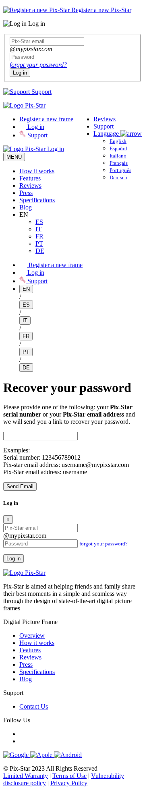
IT (38, 229)
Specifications (37, 200)
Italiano (118, 156)
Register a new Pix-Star (100, 9)
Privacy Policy (68, 783)
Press (26, 192)
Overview (32, 635)
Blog (25, 207)
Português (120, 170)
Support (41, 91)
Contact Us (33, 706)
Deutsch (118, 177)
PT (39, 243)
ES (39, 221)
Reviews (104, 119)
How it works (36, 171)
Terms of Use (69, 775)
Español (118, 148)
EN (26, 289)
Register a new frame (46, 119)
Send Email (19, 486)
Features (30, 178)
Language (106, 133)
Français (119, 163)
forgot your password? (38, 64)
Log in (20, 73)
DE (39, 250)
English (118, 141)
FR (39, 236)
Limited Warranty (25, 775)
